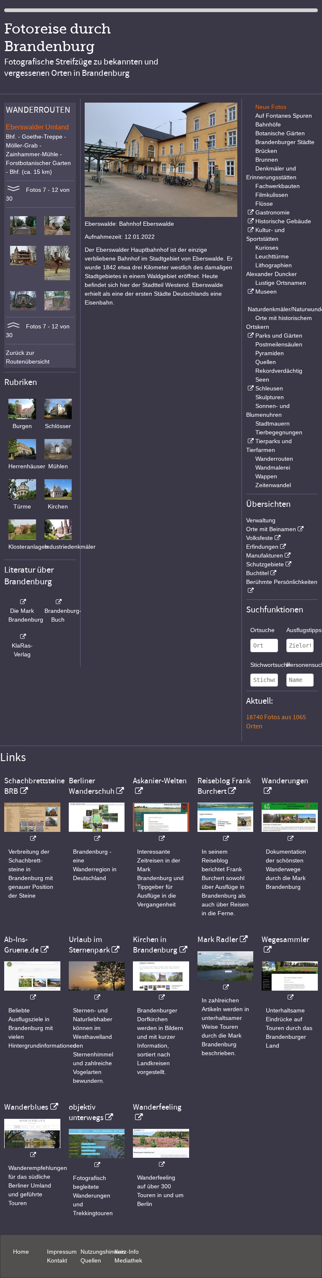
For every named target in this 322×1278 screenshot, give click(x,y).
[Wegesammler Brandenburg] (290, 993)
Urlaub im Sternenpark (89, 945)
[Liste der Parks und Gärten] (250, 335)
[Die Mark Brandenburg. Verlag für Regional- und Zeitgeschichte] (22, 602)
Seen (262, 379)
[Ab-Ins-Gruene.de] (32, 993)
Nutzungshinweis (102, 1251)
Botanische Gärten (280, 133)
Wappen (266, 476)
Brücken (266, 150)
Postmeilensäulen (278, 344)
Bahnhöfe (268, 124)
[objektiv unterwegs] (97, 1160)
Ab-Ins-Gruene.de (21, 945)
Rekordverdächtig (278, 370)
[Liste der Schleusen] (250, 388)
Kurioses (266, 247)
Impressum (62, 1251)
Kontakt (57, 1260)
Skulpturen (269, 397)
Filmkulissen (271, 194)
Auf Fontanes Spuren (283, 115)
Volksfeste (259, 537)
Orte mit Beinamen (271, 529)
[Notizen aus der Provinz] (225, 983)
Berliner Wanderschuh (91, 786)
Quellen (265, 362)
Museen (266, 291)
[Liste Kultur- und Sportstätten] (250, 230)
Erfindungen (262, 546)
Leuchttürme (272, 256)
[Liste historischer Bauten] (250, 221)
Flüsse (264, 203)
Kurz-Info (126, 1251)
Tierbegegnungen (278, 432)
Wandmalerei (272, 467)
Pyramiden (269, 353)
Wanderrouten (274, 458)
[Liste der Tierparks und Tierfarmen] (250, 441)
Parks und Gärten (278, 335)
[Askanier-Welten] (161, 834)
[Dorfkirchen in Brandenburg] (161, 993)
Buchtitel (257, 573)
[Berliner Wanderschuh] (97, 834)
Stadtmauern (272, 423)
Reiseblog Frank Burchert (224, 786)
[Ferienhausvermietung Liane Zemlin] (97, 993)
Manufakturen (264, 555)
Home (21, 1251)
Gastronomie (272, 212)
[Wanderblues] (32, 1150)
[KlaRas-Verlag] (22, 637)
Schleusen (269, 388)
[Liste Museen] (250, 291)
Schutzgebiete (265, 564)
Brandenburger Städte (284, 142)
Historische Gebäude (283, 221)
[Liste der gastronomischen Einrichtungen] (250, 212)
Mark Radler (217, 940)
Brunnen (266, 159)
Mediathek (128, 1260)
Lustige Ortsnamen (280, 282)
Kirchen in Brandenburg (155, 945)
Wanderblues (26, 1107)
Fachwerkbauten (277, 186)
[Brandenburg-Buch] (58, 602)
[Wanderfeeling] (161, 1160)
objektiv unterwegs (86, 1112)
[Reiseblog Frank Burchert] (225, 834)
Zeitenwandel (273, 485)
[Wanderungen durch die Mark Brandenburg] (290, 834)
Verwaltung (260, 520)
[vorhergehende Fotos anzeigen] (13, 326)
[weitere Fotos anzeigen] (13, 189)
